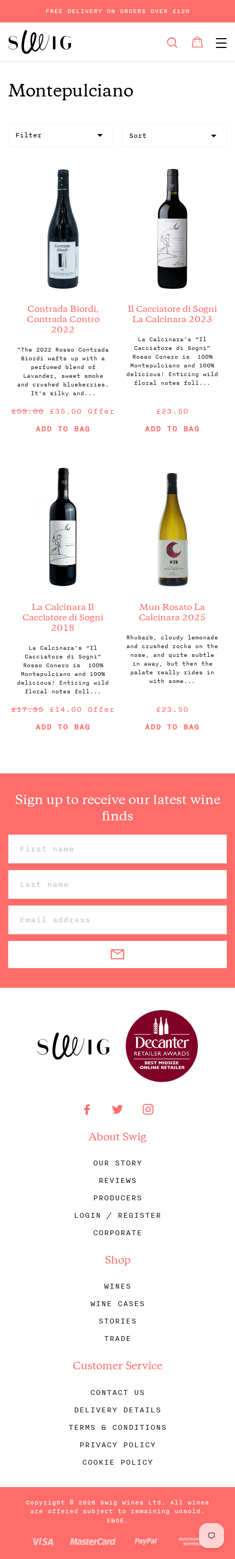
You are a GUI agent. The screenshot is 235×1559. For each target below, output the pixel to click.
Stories (117, 1321)
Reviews (117, 1180)
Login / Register (117, 1215)
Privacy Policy (117, 1445)
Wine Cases (117, 1303)
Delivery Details (117, 1410)
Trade (117, 1338)
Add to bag (63, 429)
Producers (117, 1198)
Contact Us (117, 1392)
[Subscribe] (117, 954)
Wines (117, 1286)
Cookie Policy (117, 1462)
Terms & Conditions (117, 1427)
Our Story (117, 1163)
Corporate (117, 1232)
